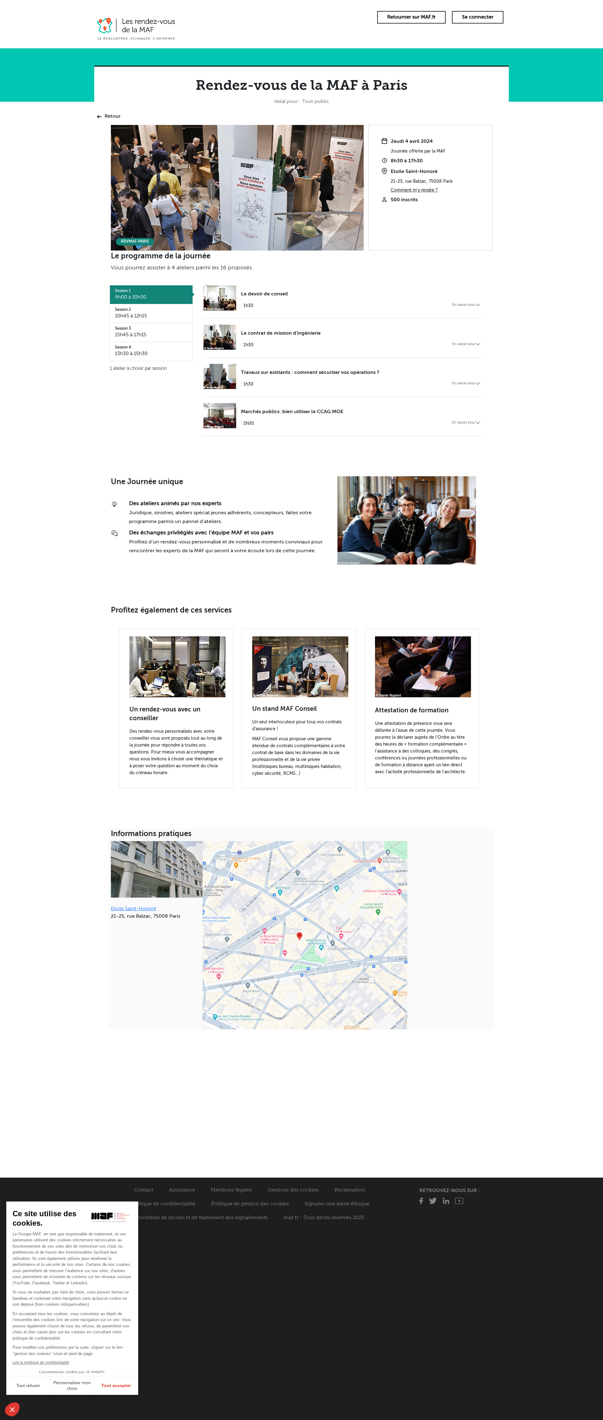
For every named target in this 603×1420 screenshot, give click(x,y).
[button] (12, 1409)
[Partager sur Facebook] (421, 1203)
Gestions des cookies (293, 1190)
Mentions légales (231, 1190)
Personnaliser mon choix (72, 1385)
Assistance (182, 1190)
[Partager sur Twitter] (433, 1203)
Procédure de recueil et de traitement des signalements (201, 1217)
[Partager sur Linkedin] (446, 1203)
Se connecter (477, 17)
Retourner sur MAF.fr (411, 17)
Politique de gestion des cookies (250, 1204)
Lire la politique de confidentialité (41, 1362)
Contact (143, 1190)
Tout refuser (28, 1385)
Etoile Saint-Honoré (133, 908)
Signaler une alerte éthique (337, 1204)
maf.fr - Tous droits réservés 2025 (324, 1217)
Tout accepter (116, 1385)
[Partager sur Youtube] (459, 1203)
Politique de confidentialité (162, 1204)
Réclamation (349, 1190)
